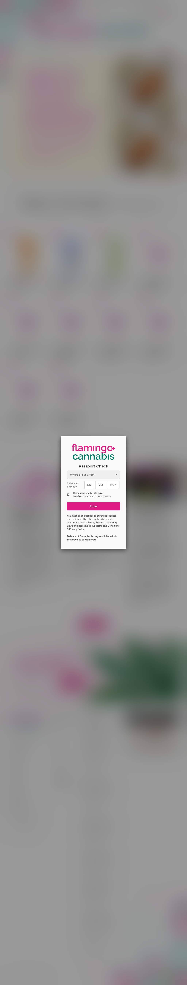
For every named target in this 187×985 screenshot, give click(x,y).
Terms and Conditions (107, 525)
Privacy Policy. (77, 529)
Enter (93, 506)
